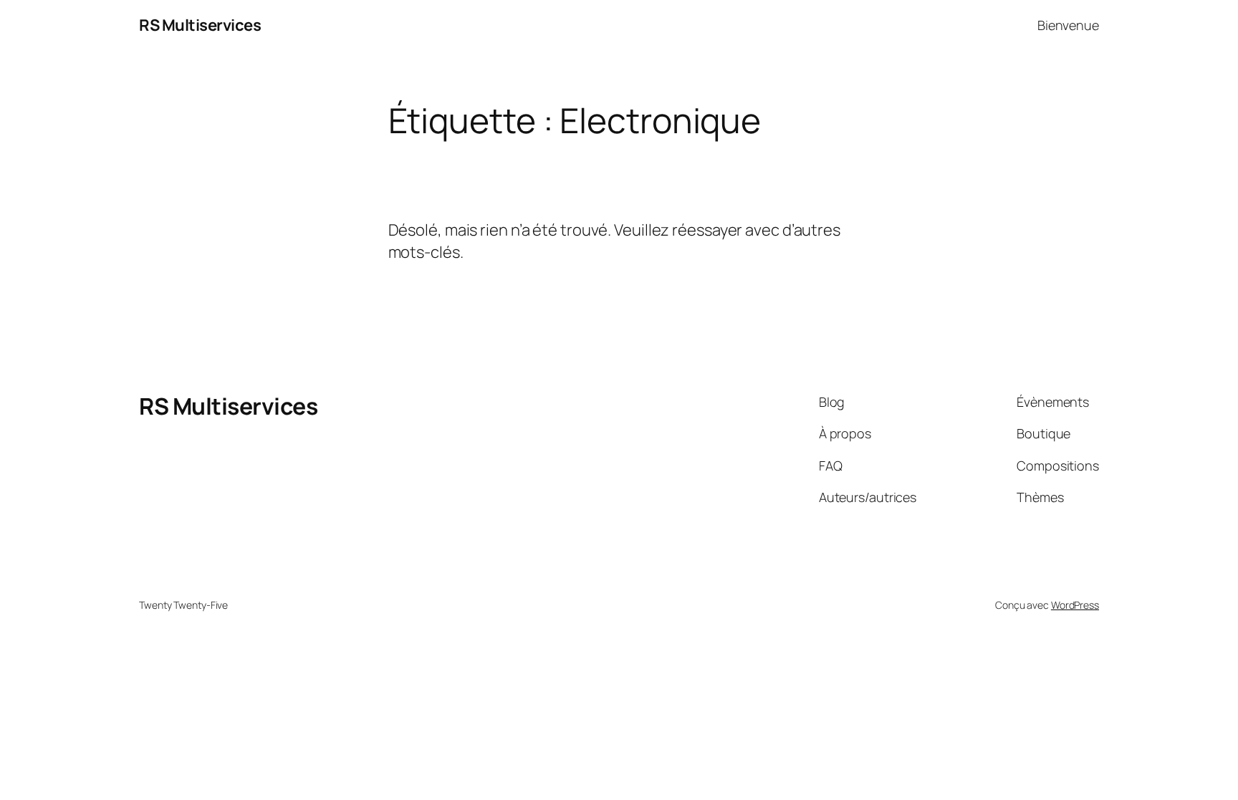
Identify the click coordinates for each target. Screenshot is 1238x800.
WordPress (1075, 605)
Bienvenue (1068, 25)
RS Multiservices (200, 25)
